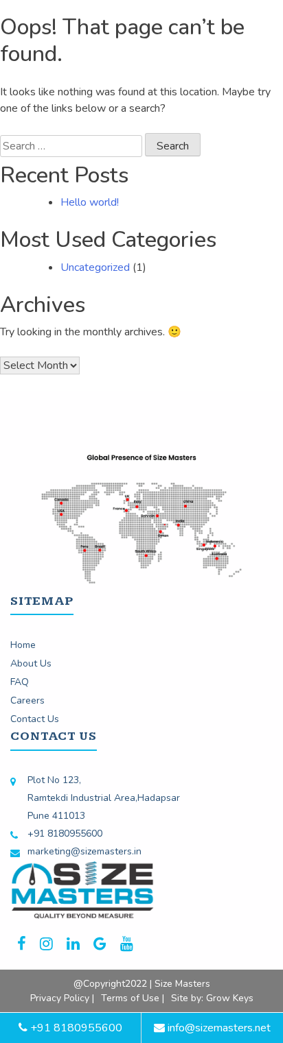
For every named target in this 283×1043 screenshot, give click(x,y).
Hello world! (89, 202)
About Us (31, 663)
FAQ (19, 681)
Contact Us (34, 719)
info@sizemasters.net (218, 1027)
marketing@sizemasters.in (84, 851)
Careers (27, 700)
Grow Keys (229, 998)
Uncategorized (95, 267)
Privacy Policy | (62, 998)
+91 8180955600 (64, 833)
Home (23, 644)
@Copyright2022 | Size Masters (141, 983)
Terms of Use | (132, 998)
